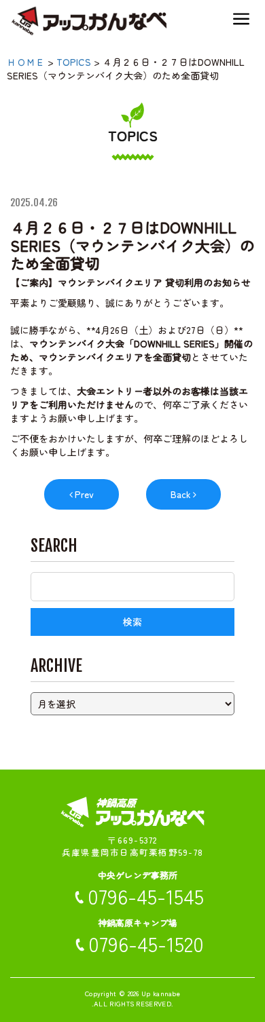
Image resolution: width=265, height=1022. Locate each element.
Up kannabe (160, 993)
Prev (84, 494)
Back (181, 494)
